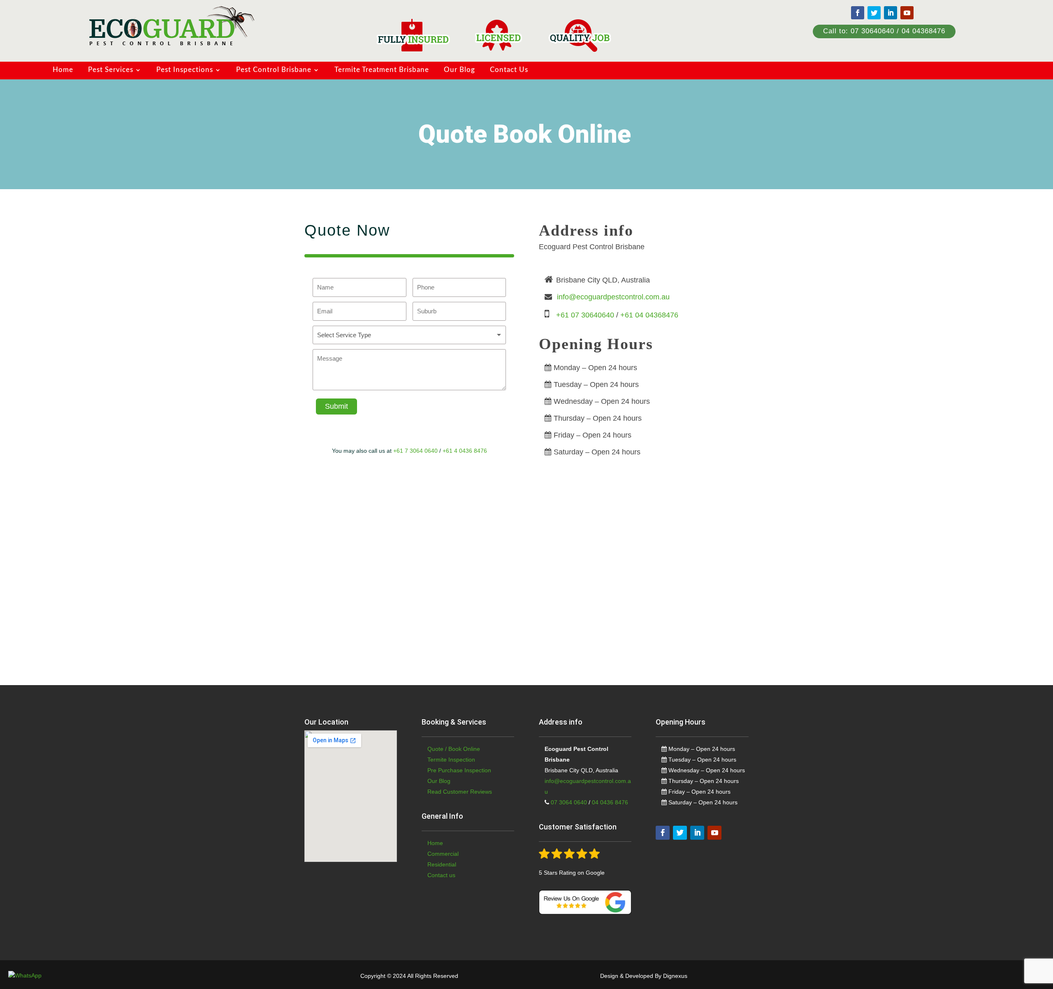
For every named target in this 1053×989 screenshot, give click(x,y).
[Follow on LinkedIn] (890, 12)
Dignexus (675, 976)
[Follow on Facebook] (857, 12)
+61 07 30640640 (585, 315)
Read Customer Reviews (459, 791)
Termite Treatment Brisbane (381, 69)
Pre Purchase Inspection (459, 770)
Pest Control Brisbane (273, 69)
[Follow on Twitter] (874, 12)
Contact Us (509, 69)
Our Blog (459, 69)
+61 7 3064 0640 (415, 450)
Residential (441, 864)
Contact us (441, 875)
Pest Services (110, 69)
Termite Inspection (451, 759)
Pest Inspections (184, 69)
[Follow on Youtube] (907, 12)
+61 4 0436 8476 (465, 450)
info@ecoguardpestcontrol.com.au (613, 297)
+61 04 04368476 (649, 315)
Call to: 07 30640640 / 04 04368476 (884, 31)
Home (63, 69)
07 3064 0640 (568, 802)
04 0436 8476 (610, 802)
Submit (336, 406)
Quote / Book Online (453, 749)
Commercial (443, 853)
